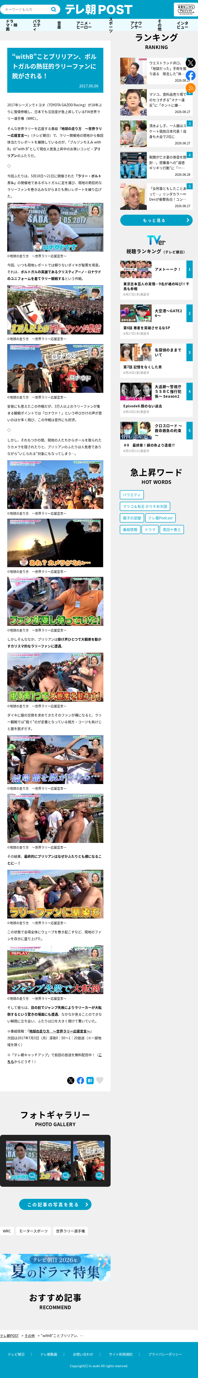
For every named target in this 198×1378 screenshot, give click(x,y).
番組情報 (130, 529)
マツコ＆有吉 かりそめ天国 (145, 506)
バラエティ (37, 25)
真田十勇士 (172, 529)
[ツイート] (70, 1080)
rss (191, 88)
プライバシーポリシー (165, 1354)
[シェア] (80, 1080)
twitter (191, 63)
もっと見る (154, 220)
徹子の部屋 (132, 517)
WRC (7, 1230)
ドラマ (150, 529)
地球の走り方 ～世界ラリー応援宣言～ (59, 1031)
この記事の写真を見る (53, 1204)
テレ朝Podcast (160, 517)
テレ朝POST (99, 9)
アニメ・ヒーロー (84, 25)
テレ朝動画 (48, 1354)
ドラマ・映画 (11, 25)
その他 (160, 25)
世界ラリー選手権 (70, 1230)
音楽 (59, 25)
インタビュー (182, 25)
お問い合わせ (83, 1354)
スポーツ (111, 25)
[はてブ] (90, 1080)
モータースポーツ (33, 1230)
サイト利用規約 (121, 1354)
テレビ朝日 (16, 1354)
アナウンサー (136, 25)
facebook (191, 75)
